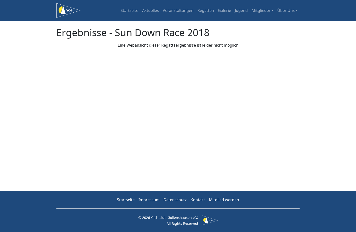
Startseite (129, 10)
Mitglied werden (224, 199)
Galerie (224, 10)
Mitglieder (261, 10)
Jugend (241, 10)
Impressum (149, 199)
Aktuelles (150, 10)
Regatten (205, 10)
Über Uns (286, 10)
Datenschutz (175, 199)
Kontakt (198, 199)
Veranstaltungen (178, 10)
